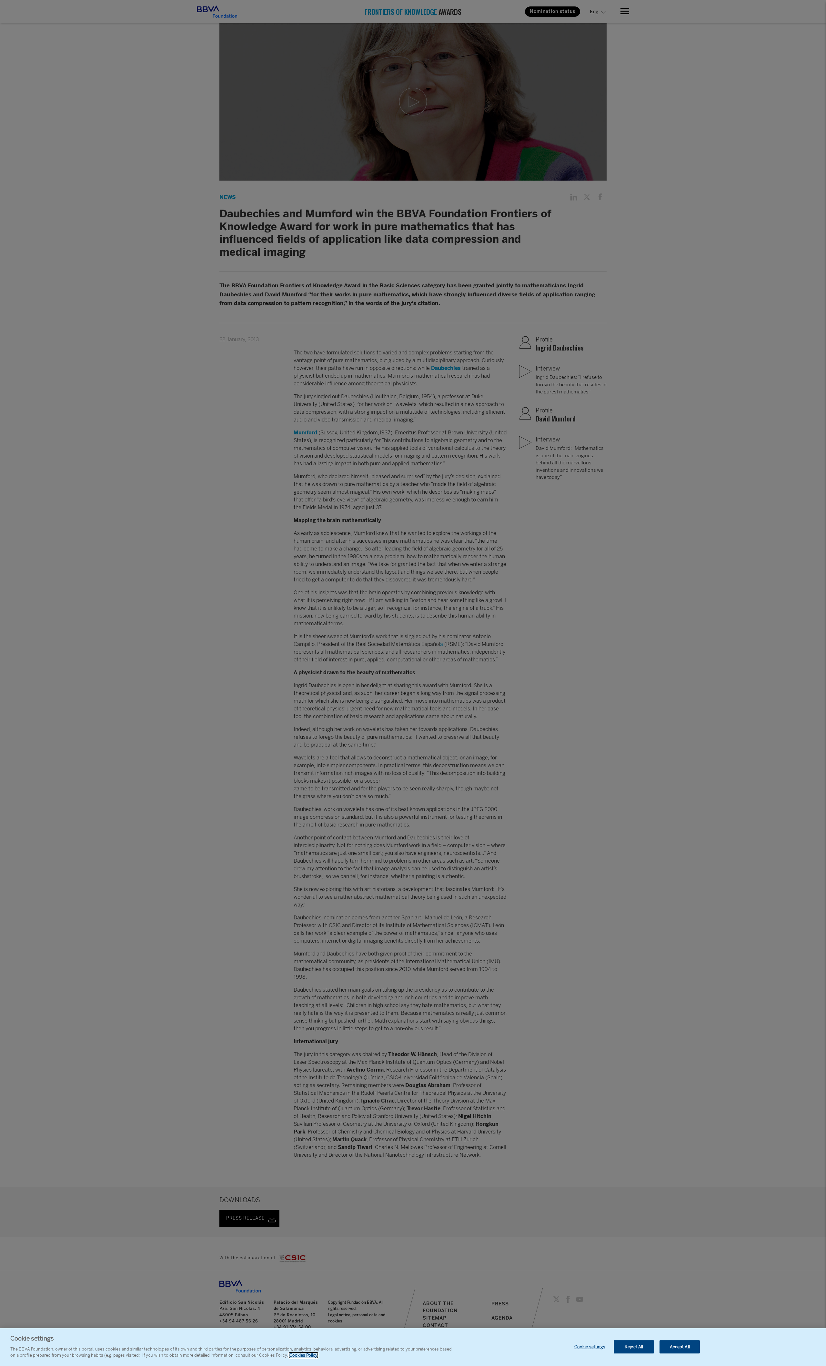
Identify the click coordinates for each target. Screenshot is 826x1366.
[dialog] (413, 1347)
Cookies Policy (303, 1355)
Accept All (680, 1346)
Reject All (634, 1346)
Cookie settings (589, 1346)
